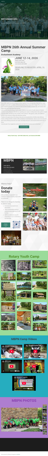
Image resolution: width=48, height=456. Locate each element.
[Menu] (45, 1)
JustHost (18, 454)
